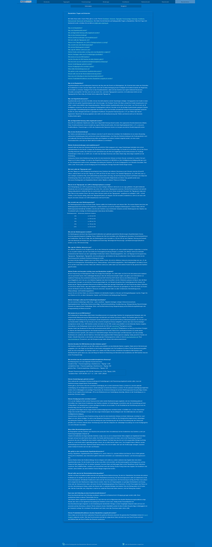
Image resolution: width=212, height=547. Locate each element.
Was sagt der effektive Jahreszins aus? (79, 49)
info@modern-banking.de (101, 23)
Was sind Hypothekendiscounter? (77, 30)
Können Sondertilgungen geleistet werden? (80, 64)
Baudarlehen (89, 21)
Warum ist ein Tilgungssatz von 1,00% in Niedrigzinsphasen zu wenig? (88, 42)
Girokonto (47, 2)
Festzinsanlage (86, 2)
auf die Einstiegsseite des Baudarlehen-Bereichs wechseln (81, 544)
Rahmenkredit (145, 2)
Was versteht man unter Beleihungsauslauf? (80, 44)
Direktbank (106, 18)
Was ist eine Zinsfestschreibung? (77, 35)
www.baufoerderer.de (132, 337)
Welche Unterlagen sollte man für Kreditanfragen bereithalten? (85, 54)
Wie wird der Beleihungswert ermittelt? (79, 47)
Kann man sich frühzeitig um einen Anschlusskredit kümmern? (85, 76)
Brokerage (106, 2)
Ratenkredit (165, 2)
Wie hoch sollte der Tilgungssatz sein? (79, 40)
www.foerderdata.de (73, 339)
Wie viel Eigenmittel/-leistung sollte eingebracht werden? (84, 32)
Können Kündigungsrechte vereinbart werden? (81, 66)
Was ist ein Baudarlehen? (75, 28)
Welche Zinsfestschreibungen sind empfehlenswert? (82, 37)
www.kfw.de (115, 326)
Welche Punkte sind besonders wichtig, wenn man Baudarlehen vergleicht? (89, 52)
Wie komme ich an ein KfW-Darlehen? (79, 57)
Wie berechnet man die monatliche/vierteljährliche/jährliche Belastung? (88, 61)
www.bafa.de (114, 328)
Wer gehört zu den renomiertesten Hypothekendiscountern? (85, 71)
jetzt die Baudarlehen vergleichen (134, 544)
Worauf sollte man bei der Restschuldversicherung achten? (84, 73)
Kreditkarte (125, 2)
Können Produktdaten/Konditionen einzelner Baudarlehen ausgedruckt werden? (90, 78)
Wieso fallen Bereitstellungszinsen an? (79, 68)
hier (97, 497)
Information (88, 6)
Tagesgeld (66, 2)
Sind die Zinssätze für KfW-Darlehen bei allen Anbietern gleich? (86, 59)
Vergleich (123, 6)
